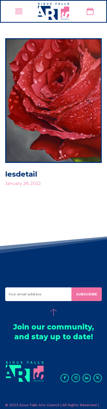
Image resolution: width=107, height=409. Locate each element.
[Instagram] (75, 378)
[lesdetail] (53, 100)
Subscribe (86, 294)
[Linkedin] (87, 378)
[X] (97, 378)
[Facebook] (65, 378)
